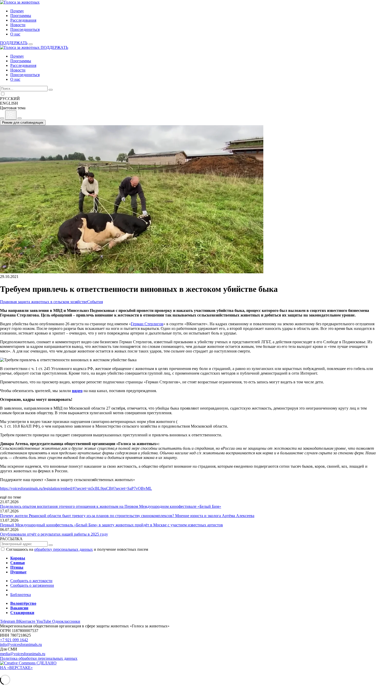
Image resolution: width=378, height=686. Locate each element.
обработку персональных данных (63, 549)
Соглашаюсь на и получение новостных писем (77, 549)
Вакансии (19, 608)
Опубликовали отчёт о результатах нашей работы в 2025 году (54, 534)
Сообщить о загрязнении (32, 585)
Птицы (16, 567)
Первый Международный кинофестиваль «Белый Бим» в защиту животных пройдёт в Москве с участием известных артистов (111, 525)
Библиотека (20, 594)
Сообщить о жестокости (31, 581)
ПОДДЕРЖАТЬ (14, 43)
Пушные (18, 572)
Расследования (23, 20)
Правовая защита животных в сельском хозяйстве (43, 302)
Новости (17, 25)
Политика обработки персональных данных (38, 658)
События (95, 302)
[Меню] (31, 44)
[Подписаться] (51, 545)
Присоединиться (25, 29)
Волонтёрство (23, 603)
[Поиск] (51, 90)
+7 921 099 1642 (14, 640)
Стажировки (22, 612)
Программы (20, 15)
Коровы (17, 558)
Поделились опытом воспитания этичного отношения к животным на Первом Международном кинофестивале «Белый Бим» (110, 506)
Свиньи (17, 563)
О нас (15, 34)
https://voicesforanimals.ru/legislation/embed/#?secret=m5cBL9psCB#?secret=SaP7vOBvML (76, 488)
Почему (17, 11)
